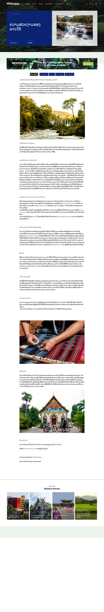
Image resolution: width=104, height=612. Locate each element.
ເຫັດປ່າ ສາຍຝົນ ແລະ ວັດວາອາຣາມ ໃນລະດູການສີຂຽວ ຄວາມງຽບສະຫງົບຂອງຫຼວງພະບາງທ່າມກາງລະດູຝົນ (84, 513)
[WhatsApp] (92, 4)
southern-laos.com (30, 449)
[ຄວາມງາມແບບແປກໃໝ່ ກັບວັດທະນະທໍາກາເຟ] (41, 506)
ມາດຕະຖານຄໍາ (13, 517)
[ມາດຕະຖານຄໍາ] (18, 506)
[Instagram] (90, 4)
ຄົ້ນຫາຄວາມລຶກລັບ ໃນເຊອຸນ (60, 516)
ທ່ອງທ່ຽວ (30, 42)
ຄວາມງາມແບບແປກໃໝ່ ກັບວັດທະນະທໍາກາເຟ (37, 516)
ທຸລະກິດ (10, 514)
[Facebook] (87, 4)
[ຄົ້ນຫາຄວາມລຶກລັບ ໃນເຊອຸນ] (63, 506)
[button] (96, 4)
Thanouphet (13, 42)
